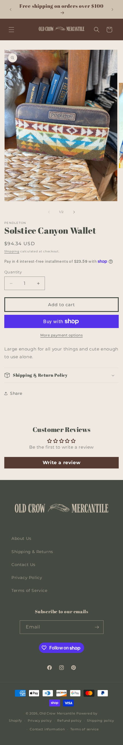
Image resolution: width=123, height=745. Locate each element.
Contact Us (23, 564)
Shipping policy (100, 721)
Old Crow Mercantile (57, 713)
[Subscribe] (97, 627)
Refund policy (69, 721)
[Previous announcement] (10, 9)
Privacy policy (40, 721)
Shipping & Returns (32, 551)
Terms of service (84, 729)
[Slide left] (49, 212)
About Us (21, 538)
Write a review (61, 462)
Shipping (11, 251)
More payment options (61, 335)
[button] (11, 29)
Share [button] (16, 393)
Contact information (47, 729)
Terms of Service (29, 590)
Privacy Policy (26, 577)
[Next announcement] (112, 9)
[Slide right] (74, 212)
